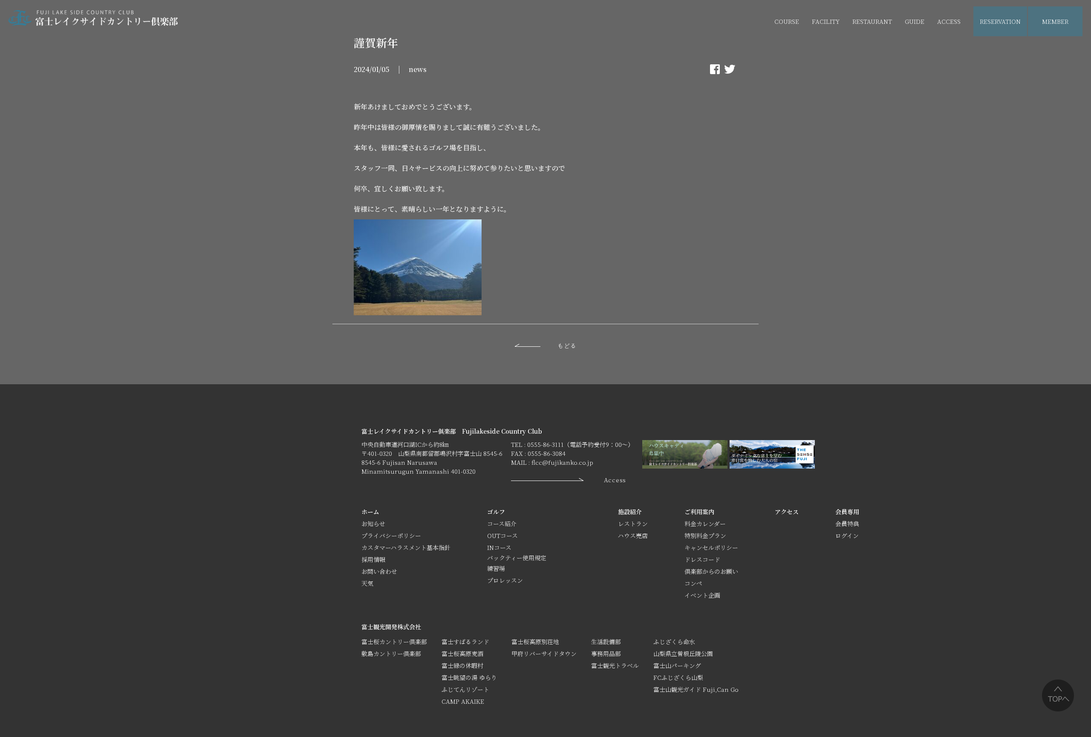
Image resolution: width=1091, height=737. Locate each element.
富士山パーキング (677, 665)
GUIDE (914, 21)
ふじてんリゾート (465, 689)
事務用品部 (606, 653)
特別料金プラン (705, 535)
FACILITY (826, 21)
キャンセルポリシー (711, 547)
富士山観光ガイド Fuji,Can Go (696, 689)
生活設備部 (606, 641)
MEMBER (1055, 21)
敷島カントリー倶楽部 (391, 653)
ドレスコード (702, 559)
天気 (367, 583)
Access (615, 479)
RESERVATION (1000, 21)
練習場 (496, 568)
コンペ (693, 583)
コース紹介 (502, 523)
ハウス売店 (827, 51)
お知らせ (373, 523)
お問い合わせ (379, 571)
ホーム (370, 511)
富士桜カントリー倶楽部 (394, 641)
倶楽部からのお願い (711, 571)
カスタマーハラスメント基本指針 (405, 547)
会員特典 (847, 523)
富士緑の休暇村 (462, 665)
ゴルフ (496, 511)
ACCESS (949, 21)
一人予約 (1054, 51)
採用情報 (373, 559)
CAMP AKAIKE (463, 701)
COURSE (786, 21)
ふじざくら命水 (674, 641)
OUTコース (502, 535)
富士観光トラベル (615, 665)
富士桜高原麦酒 (462, 653)
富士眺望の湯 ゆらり (469, 677)
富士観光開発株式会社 (391, 626)
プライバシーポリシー (391, 535)
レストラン (633, 523)
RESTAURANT (872, 21)
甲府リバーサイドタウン (544, 653)
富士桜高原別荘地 (535, 641)
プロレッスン (505, 580)
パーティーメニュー (879, 51)
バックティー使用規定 (516, 557)
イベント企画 (932, 51)
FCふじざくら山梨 (678, 677)
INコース (499, 547)
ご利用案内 (699, 511)
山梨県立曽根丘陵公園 (683, 653)
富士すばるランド (465, 641)
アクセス (787, 511)
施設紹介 (630, 511)
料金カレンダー (705, 523)
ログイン (847, 535)
